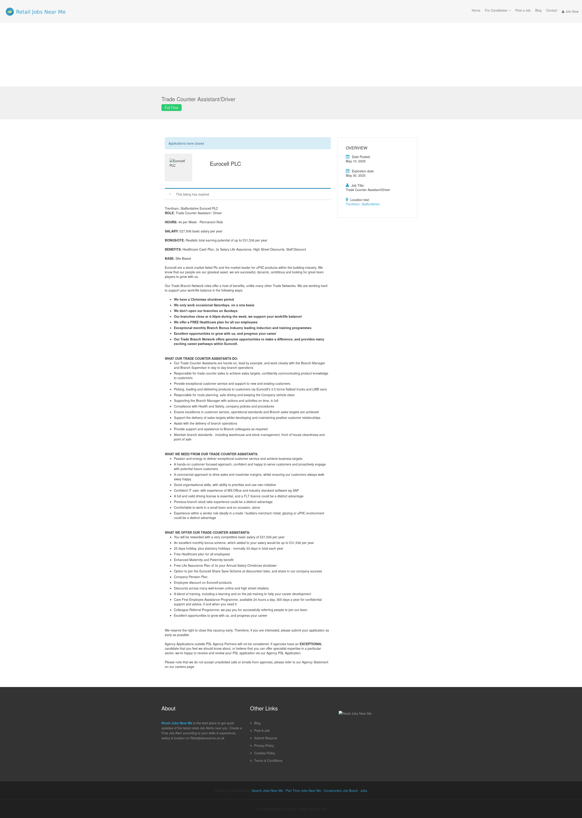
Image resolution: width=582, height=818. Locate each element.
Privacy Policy (264, 745)
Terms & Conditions (268, 760)
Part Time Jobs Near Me (303, 790)
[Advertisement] (291, 55)
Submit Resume (265, 738)
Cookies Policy (264, 753)
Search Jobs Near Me (267, 790)
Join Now (572, 11)
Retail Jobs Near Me (176, 723)
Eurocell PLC (225, 163)
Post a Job (523, 10)
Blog (538, 10)
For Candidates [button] (496, 10)
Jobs (363, 790)
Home (476, 10)
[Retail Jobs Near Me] (35, 11)
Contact (551, 10)
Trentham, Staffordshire (363, 204)
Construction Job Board (341, 790)
